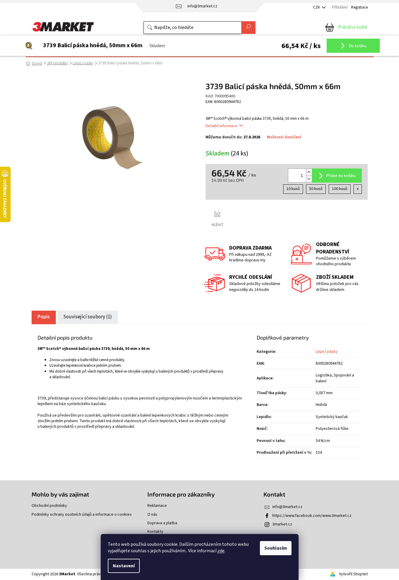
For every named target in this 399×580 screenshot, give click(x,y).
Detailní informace (221, 126)
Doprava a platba (162, 523)
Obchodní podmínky (49, 506)
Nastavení (124, 566)
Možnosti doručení (284, 137)
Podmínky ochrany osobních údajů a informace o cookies (82, 514)
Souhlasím (275, 548)
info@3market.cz (287, 507)
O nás (152, 514)
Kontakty (155, 532)
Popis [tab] (44, 316)
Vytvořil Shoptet (353, 574)
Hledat (248, 27)
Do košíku (357, 45)
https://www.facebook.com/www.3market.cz (311, 516)
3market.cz (282, 524)
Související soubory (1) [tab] (87, 316)
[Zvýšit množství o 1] (309, 172)
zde (220, 551)
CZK (317, 7)
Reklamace (157, 506)
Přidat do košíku (341, 175)
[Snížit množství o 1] (309, 179)
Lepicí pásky (327, 352)
